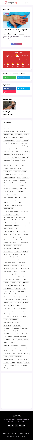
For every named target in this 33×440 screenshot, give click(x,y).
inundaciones (17, 245)
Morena (23, 271)
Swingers (15, 348)
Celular (6, 168)
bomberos (7, 154)
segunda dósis (16, 334)
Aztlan (17, 146)
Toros (5, 356)
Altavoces (25, 140)
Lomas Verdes (8, 257)
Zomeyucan (7, 368)
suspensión (7, 348)
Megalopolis (21, 262)
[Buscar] (30, 3)
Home (4, 433)
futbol (5, 234)
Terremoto (23, 351)
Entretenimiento (20, 217)
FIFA (5, 228)
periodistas (21, 291)
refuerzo (21, 314)
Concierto (6, 186)
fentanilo (26, 223)
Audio (11, 146)
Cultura (6, 191)
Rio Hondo (15, 316)
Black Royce (18, 151)
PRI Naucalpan (22, 308)
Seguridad (25, 334)
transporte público (9, 359)
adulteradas (18, 134)
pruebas (18, 311)
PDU (5, 291)
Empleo (16, 214)
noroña (18, 279)
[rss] (23, 425)
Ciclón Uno (17, 171)
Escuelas (14, 220)
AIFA (21, 137)
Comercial (22, 180)
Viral (17, 365)
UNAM (13, 362)
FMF (17, 228)
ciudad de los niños (9, 174)
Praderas (6, 305)
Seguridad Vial (8, 336)
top (14, 353)
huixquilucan (7, 242)
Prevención (7, 308)
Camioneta (24, 157)
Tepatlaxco (15, 351)
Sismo (26, 339)
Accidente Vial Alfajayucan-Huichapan (14, 131)
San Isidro (16, 328)
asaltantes (24, 143)
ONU (19, 282)
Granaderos (7, 237)
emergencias (24, 211)
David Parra (21, 191)
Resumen (6, 316)
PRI (14, 308)
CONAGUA (23, 183)
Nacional (12, 277)
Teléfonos (6, 351)
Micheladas (15, 268)
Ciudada (19, 174)
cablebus (10, 157)
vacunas (19, 362)
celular (23, 166)
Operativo (26, 282)
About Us (10, 433)
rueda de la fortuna (9, 322)
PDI (24, 288)
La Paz (23, 254)
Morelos (16, 271)
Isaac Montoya (8, 251)
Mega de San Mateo (9, 262)
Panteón (17, 288)
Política (12, 302)
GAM (11, 234)
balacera (6, 149)
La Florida (15, 254)
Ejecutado (21, 200)
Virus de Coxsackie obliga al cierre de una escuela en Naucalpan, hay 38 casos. (15, 32)
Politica (24, 299)
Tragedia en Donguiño (15, 356)
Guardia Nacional (8, 240)
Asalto (5, 146)
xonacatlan (24, 365)
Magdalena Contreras (10, 260)
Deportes (14, 194)
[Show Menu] (2, 3)
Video (5, 365)
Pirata (10, 294)
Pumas (6, 314)
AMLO (6, 143)
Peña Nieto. (12, 291)
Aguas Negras (13, 137)
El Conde (21, 203)
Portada (25, 302)
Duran (5, 200)
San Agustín (7, 325)
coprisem (14, 186)
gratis (14, 237)
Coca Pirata (7, 180)
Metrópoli (14, 265)
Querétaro (13, 314)
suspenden (24, 345)
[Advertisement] (16, 390)
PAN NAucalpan (8, 288)
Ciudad (24, 171)
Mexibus (21, 265)
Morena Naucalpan (9, 274)
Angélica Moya (14, 143)
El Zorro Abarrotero (17, 205)
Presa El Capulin (15, 305)
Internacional (7, 245)
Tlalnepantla (7, 353)
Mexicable (7, 268)
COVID (22, 186)
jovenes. (25, 251)
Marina (20, 260)
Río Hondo (24, 316)
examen (18, 223)
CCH (18, 163)
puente (25, 311)
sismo (20, 339)
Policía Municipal (8, 299)
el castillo (13, 203)
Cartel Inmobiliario (9, 163)
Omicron (13, 282)
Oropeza (6, 285)
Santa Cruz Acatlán (9, 331)
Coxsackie (14, 188)
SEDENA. (6, 334)
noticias (25, 279)
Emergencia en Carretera (11, 211)
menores (6, 265)
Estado (21, 220)
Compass (14, 183)
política (6, 302)
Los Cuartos (17, 257)
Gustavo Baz (19, 240)
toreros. (26, 353)
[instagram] (20, 425)
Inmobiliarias (24, 242)
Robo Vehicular (14, 319)
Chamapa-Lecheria (15, 168)
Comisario (6, 183)
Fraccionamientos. (9, 231)
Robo (5, 319)
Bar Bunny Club (8, 151)
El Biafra (6, 203)
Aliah (18, 140)
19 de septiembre (17, 126)
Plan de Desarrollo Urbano (11, 297)
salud (18, 322)
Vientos (12, 365)
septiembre (7, 339)
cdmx (16, 166)
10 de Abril (7, 126)
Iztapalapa (18, 251)
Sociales (6, 342)
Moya (5, 277)
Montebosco (7, 271)
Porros (19, 302)
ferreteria (16, 225)
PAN (24, 285)
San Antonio (16, 325)
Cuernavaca (22, 188)
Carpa (23, 160)
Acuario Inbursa (8, 134)
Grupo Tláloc (21, 237)
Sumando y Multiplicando (11, 345)
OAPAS (6, 282)
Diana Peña (22, 197)
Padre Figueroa (15, 285)
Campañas (7, 160)
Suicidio (13, 342)
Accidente (7, 129)
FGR (23, 225)
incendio (15, 242)
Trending (19, 359)
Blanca (27, 151)
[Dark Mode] (26, 3)
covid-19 (6, 188)
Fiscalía (11, 228)
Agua (5, 137)
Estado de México (9, 223)
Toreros (20, 353)
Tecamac (22, 348)
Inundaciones (7, 248)
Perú (5, 294)
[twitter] (12, 425)
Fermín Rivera (8, 225)
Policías (18, 299)
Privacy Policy (19, 433)
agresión (26, 134)
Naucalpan (26, 277)
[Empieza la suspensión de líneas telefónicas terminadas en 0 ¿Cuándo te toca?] (9, 105)
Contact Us (27, 433)
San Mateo (25, 328)
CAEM (17, 157)
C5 (4, 157)
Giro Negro (18, 234)
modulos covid (25, 268)
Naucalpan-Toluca (9, 279)
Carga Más (16, 44)
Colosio (15, 180)
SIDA (14, 339)
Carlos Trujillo (16, 160)
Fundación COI (21, 231)
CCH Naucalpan (8, 166)
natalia (19, 277)
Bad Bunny (25, 146)
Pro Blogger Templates (19, 436)
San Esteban (7, 328)
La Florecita (7, 254)
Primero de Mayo (9, 311)
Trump (26, 359)
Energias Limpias (8, 217)
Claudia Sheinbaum (9, 177)
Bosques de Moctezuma (19, 154)
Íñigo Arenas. (17, 248)
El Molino (6, 205)
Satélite (19, 331)
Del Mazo (6, 194)
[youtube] (16, 425)
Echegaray (13, 200)
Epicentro (6, 220)
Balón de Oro (14, 149)
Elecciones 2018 (8, 208)
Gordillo (26, 234)
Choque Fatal (7, 171)
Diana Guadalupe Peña (10, 197)
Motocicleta (20, 274)
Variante (26, 362)
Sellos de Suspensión (20, 336)
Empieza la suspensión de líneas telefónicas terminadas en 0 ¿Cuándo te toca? (8, 113)
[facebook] (9, 425)
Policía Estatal (25, 297)
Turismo (6, 362)
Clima (18, 177)
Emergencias (7, 214)
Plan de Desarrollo (20, 294)
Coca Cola (25, 177)
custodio (12, 191)
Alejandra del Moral (9, 140)
